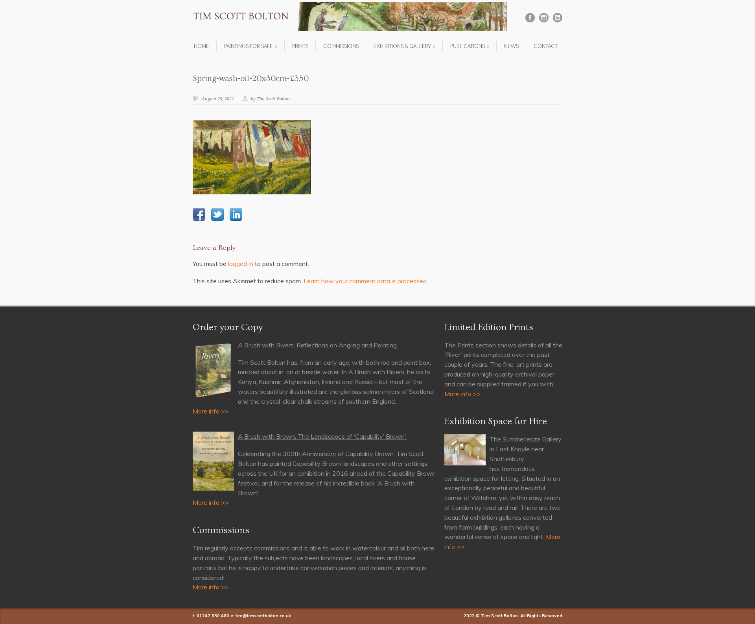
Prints (300, 46)
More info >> (211, 411)
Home (201, 46)
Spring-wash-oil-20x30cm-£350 (251, 78)
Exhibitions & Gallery (404, 46)
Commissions (341, 46)
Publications (469, 46)
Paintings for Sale (250, 46)
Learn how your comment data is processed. (366, 281)
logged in (240, 264)
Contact (546, 46)
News (511, 46)
